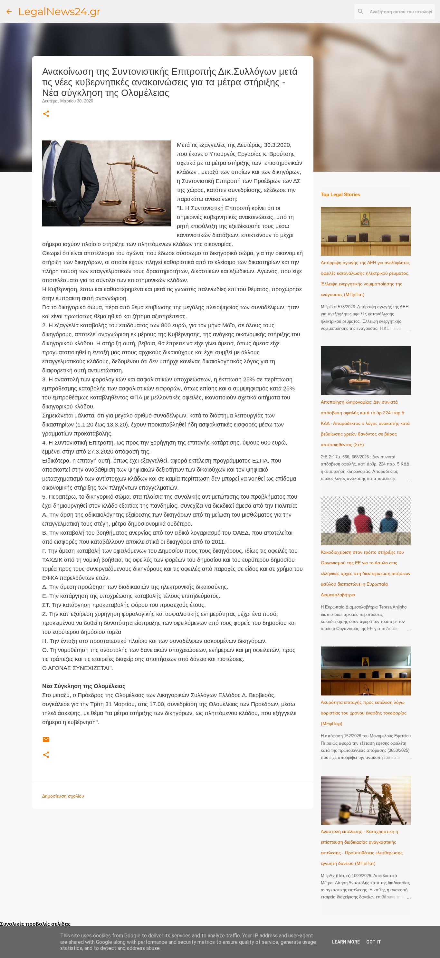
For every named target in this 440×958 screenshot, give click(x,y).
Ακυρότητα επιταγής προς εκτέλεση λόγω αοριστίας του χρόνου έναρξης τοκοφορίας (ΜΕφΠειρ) (364, 713)
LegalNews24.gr (59, 11)
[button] (46, 114)
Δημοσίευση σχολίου (63, 796)
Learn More (346, 941)
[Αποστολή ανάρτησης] (46, 742)
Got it (373, 941)
